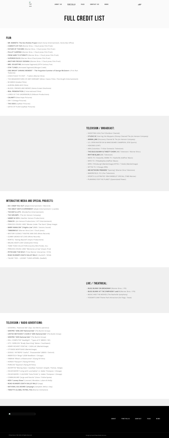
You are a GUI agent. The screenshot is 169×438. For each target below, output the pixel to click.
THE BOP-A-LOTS (14, 212)
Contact (138, 419)
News (158, 419)
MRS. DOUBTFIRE (14, 64)
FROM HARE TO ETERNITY (18, 55)
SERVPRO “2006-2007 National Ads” (21, 331)
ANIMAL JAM (92, 139)
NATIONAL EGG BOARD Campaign (21, 387)
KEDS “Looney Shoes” (16, 380)
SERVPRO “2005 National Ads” (19, 337)
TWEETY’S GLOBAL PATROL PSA (20, 390)
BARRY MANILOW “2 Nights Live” (20, 227)
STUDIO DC (92, 136)
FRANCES (11, 221)
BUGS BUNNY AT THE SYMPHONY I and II (104, 291)
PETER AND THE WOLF (16, 252)
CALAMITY (11, 97)
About (113, 419)
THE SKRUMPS (13, 215)
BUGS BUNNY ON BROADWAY (99, 288)
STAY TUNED (13, 67)
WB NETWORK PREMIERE (97, 170)
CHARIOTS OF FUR (15, 46)
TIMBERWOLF (13, 230)
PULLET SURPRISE (15, 52)
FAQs (149, 419)
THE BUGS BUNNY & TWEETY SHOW (102, 152)
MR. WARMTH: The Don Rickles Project (23, 43)
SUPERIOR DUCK (14, 58)
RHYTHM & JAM (94, 155)
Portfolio (126, 419)
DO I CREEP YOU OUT (16, 206)
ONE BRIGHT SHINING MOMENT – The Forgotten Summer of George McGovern (38, 70)
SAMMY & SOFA (14, 218)
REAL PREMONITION (15, 91)
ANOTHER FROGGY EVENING (19, 61)
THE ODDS (12, 104)
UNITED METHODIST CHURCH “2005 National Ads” (27, 334)
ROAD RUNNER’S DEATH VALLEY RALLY (22, 255)
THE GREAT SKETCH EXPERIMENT (20, 209)
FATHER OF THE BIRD (16, 49)
